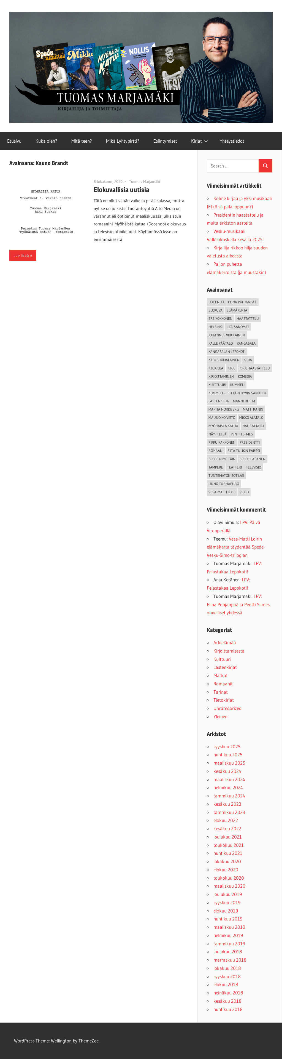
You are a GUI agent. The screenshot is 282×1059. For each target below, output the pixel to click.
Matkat (220, 675)
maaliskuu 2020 (229, 886)
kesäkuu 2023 (227, 804)
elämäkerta (237, 310)
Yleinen (220, 716)
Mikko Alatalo (251, 417)
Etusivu (14, 141)
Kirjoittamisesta (229, 651)
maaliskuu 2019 (229, 927)
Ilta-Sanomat (238, 326)
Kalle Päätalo (220, 343)
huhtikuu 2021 (227, 853)
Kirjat (196, 141)
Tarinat (220, 692)
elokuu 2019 (225, 911)
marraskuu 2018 (229, 960)
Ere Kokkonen (220, 318)
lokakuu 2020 (227, 861)
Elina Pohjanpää (242, 302)
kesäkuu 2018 (227, 1001)
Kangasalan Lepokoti (226, 351)
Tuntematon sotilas (226, 475)
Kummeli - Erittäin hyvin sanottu (237, 393)
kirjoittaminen (221, 376)
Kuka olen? (46, 141)
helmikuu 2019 (228, 935)
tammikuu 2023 (229, 812)
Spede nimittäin (221, 459)
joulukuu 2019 (227, 894)
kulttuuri (217, 384)
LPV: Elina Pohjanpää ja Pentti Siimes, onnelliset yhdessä (239, 604)
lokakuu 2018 (227, 968)
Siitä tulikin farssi (243, 450)
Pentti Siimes (242, 434)
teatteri (234, 467)
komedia (245, 376)
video (244, 492)
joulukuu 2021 (227, 837)
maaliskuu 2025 (229, 763)
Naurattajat (253, 426)
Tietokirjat (223, 700)
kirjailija (215, 368)
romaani (215, 450)
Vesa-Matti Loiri (221, 492)
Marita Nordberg (223, 409)
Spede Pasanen (252, 459)
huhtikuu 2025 (227, 754)
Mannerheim (244, 401)
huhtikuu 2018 (228, 1009)
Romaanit (223, 684)
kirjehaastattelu (255, 368)
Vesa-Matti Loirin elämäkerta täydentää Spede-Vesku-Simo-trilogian (236, 547)
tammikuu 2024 (229, 796)
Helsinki (215, 326)
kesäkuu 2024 (227, 771)
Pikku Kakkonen (221, 442)
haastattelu (248, 318)
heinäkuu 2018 (228, 993)
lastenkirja (218, 401)
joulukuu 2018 (227, 951)
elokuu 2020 (225, 869)
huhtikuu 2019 (227, 919)
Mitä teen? (81, 141)
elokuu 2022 (225, 820)
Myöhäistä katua (223, 426)
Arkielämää (224, 642)
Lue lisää (21, 255)
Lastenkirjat (225, 667)
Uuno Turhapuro (223, 483)
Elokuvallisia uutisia (121, 190)
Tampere (215, 467)
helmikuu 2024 (228, 787)
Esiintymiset (165, 141)
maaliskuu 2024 (229, 779)
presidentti (250, 442)
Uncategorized (227, 708)
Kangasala (246, 343)
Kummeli (237, 384)
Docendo (216, 302)
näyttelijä (217, 434)
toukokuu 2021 (228, 845)
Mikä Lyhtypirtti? (122, 141)
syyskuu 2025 (226, 746)
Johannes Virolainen (226, 335)
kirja (248, 360)
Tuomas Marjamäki (144, 181)
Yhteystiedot (232, 141)
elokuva (215, 310)
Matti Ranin (253, 409)
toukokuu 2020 (228, 878)
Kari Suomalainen (224, 360)
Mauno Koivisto (221, 417)
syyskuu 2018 (227, 976)
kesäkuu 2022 (227, 828)
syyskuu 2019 (226, 902)
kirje (231, 368)
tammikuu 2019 (229, 943)
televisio (253, 467)
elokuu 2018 (225, 984)
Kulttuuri (222, 659)
